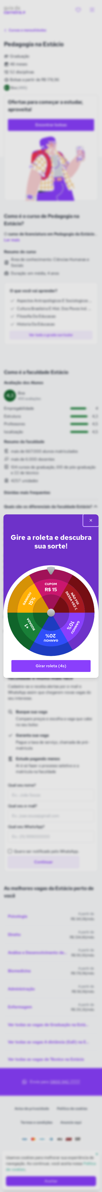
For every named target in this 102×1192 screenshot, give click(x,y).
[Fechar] (91, 520)
